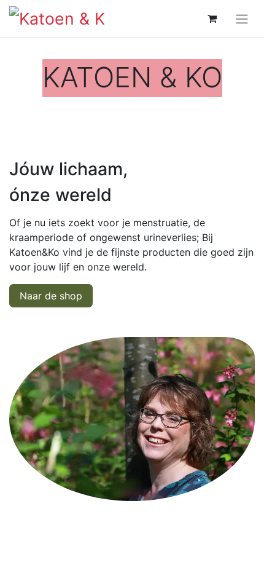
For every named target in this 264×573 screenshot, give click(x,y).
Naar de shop (51, 296)
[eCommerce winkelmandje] (212, 18)
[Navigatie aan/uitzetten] (242, 18)
